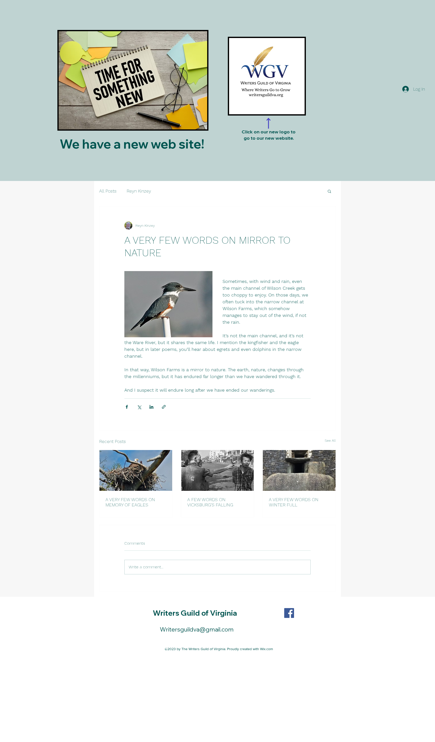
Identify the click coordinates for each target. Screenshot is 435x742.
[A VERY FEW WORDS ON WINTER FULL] (299, 470)
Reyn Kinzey (139, 191)
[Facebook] (289, 613)
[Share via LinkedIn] (151, 406)
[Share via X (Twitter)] (139, 406)
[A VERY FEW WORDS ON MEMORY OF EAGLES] (135, 470)
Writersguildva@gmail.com (197, 629)
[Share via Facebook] (126, 406)
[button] (329, 191)
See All (330, 440)
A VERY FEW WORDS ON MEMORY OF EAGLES (130, 502)
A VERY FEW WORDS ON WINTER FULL (293, 502)
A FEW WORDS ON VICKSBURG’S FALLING (210, 502)
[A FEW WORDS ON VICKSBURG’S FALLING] (217, 470)
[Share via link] (163, 406)
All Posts (108, 191)
